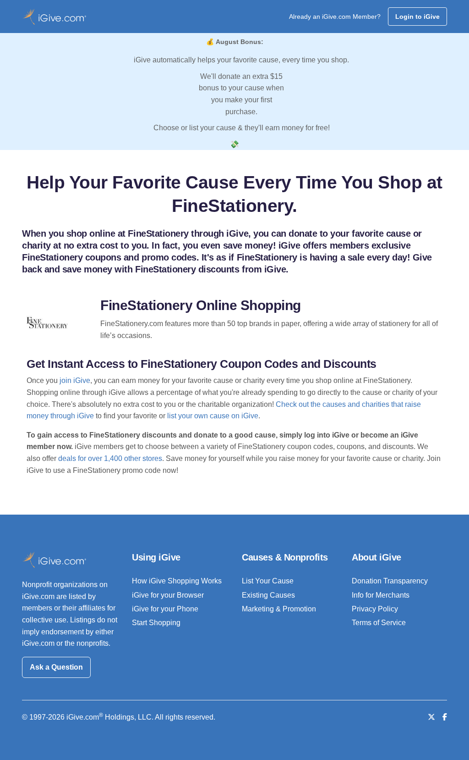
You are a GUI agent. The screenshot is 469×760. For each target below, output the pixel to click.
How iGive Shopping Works (177, 581)
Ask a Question (56, 667)
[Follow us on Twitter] (431, 717)
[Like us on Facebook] (444, 717)
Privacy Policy (375, 609)
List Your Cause (268, 581)
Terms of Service (379, 623)
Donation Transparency (390, 581)
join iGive (75, 380)
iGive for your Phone (165, 609)
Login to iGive (417, 16)
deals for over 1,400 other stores (110, 458)
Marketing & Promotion (279, 609)
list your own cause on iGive (212, 416)
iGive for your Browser (168, 595)
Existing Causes (268, 595)
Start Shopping (156, 623)
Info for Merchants (380, 595)
